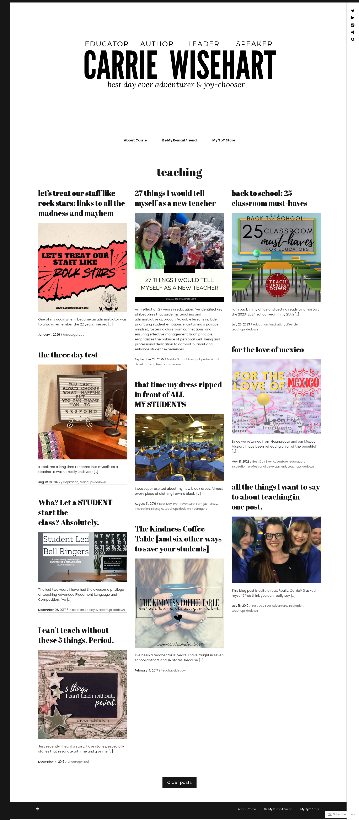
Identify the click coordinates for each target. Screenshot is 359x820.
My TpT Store (223, 140)
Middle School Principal (183, 359)
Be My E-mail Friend (179, 140)
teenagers (199, 509)
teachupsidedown (169, 364)
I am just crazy (206, 504)
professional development (267, 466)
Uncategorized (73, 335)
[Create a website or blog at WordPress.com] (37, 809)
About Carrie (135, 140)
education (260, 324)
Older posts (179, 782)
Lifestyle (292, 324)
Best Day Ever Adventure (270, 461)
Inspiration (276, 324)
